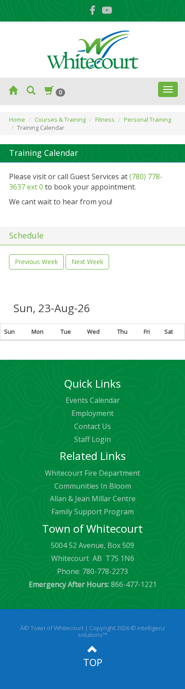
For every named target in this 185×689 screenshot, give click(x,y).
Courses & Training (60, 119)
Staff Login (92, 439)
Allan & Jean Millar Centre (93, 499)
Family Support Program (92, 512)
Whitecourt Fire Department (92, 473)
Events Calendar (93, 400)
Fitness (105, 119)
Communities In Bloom (92, 486)
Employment (92, 413)
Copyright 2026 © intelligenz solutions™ (121, 631)
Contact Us (92, 426)
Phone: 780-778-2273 (92, 571)
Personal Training (147, 119)
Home (17, 119)
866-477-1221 (93, 584)
